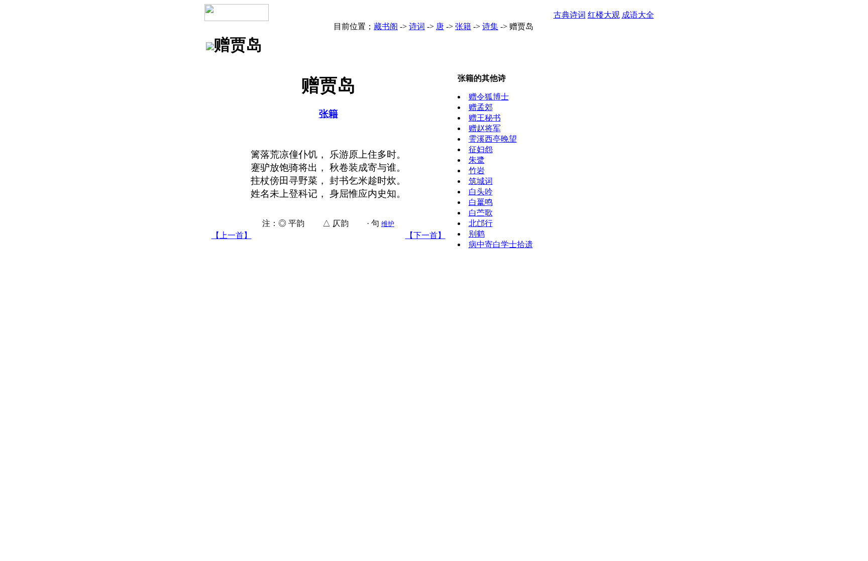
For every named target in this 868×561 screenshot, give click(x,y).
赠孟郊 (481, 107)
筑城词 (481, 181)
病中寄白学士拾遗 (501, 244)
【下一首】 (425, 235)
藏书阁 (386, 26)
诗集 (490, 26)
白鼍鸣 (481, 202)
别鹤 (477, 234)
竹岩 (477, 170)
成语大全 (638, 15)
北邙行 (481, 223)
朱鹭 (477, 160)
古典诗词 (570, 15)
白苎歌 (481, 212)
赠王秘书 (485, 118)
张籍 (463, 26)
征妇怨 (481, 149)
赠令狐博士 (489, 96)
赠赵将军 (485, 128)
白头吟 (481, 191)
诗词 (417, 26)
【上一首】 (231, 235)
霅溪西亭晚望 (493, 139)
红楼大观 (604, 15)
